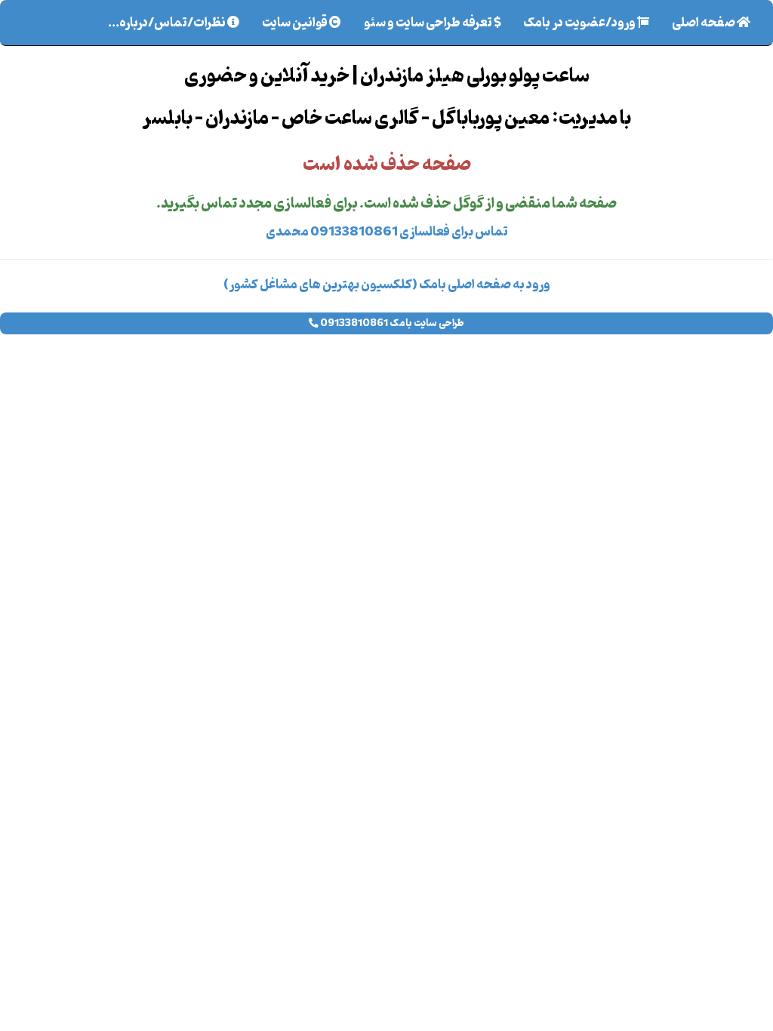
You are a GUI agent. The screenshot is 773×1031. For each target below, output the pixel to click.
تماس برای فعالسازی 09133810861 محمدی (387, 232)
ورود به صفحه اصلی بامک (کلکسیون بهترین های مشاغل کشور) (386, 285)
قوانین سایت (295, 23)
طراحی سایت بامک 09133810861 (391, 323)
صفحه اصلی (699, 23)
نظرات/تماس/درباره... (167, 23)
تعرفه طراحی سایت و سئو (429, 23)
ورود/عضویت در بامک (580, 23)
